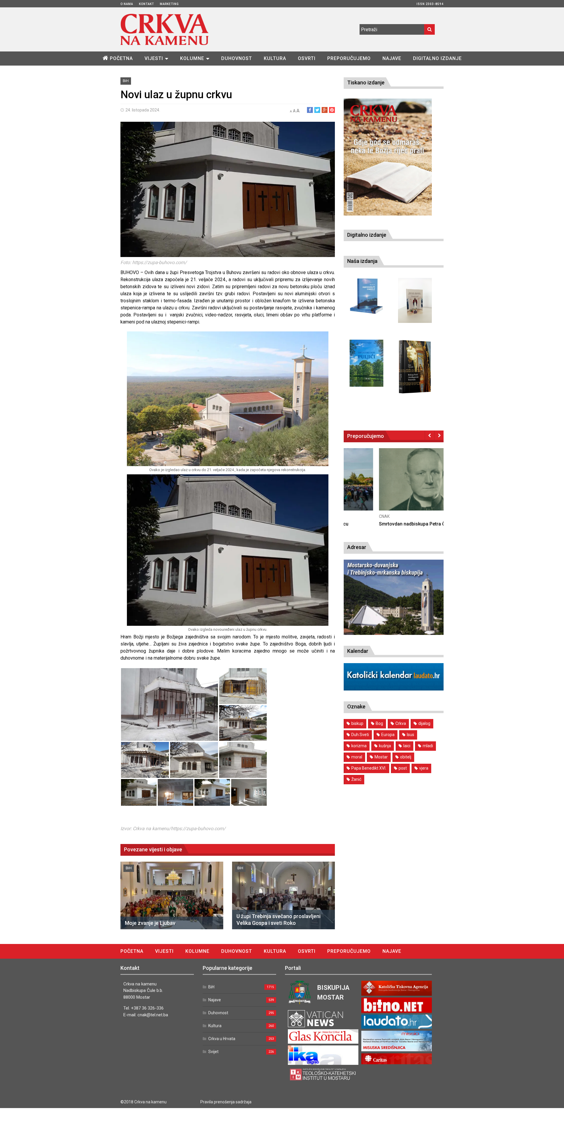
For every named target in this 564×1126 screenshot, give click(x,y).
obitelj (405, 757)
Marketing (169, 4)
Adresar (356, 547)
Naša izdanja (362, 261)
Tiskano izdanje (366, 82)
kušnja (385, 745)
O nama (126, 4)
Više (393, 485)
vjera (423, 768)
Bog (379, 723)
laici (406, 745)
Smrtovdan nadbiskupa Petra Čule (380, 524)
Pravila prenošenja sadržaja (225, 1102)
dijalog (424, 723)
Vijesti (154, 58)
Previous (429, 435)
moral (356, 757)
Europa (388, 734)
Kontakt (146, 4)
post (403, 768)
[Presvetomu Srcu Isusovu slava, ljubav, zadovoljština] (415, 300)
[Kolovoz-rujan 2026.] (388, 157)
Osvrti (306, 58)
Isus (410, 734)
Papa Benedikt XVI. (368, 768)
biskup (357, 723)
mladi (428, 745)
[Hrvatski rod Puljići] (366, 363)
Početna (121, 58)
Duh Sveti (360, 734)
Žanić (356, 779)
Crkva (400, 723)
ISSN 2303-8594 (430, 4)
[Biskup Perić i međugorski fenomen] (415, 367)
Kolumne (192, 58)
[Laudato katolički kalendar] (394, 689)
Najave (391, 58)
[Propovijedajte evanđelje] (366, 296)
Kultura (275, 58)
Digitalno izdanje (437, 58)
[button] (169, 704)
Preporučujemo (349, 58)
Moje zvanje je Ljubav (150, 923)
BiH (126, 81)
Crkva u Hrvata (221, 1038)
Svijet (213, 1051)
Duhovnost (236, 58)
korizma (359, 745)
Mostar (381, 757)
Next (439, 435)
